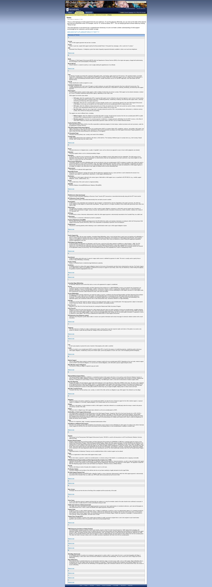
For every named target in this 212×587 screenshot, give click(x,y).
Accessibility (115, 585)
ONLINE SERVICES (141, 8)
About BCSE (123, 585)
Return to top (71, 53)
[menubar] (131, 8)
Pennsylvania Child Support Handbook (76, 15)
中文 (135, 12)
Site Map (136, 2)
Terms (110, 15)
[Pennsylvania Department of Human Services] (73, 9)
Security (98, 585)
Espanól (126, 12)
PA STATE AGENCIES (130, 8)
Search (130, 2)
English (122, 12)
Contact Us (142, 2)
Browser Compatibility (106, 585)
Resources (89, 12)
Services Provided (101, 15)
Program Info (79, 12)
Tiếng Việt (138, 12)
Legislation (91, 15)
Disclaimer (92, 585)
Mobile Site (130, 585)
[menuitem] (131, 8)
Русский (143, 12)
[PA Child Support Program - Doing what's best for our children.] (82, 3)
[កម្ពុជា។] (131, 12)
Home (70, 12)
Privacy (86, 585)
